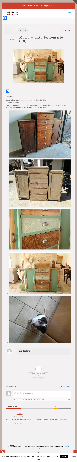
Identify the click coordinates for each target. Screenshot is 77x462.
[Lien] (37, 399)
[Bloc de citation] (31, 399)
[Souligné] (20, 399)
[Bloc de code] (34, 399)
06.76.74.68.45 (29, 5)
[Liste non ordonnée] (28, 399)
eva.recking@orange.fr (47, 5)
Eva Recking (24, 351)
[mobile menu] (69, 13)
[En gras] (14, 399)
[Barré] (23, 399)
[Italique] (17, 399)
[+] (43, 399)
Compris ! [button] (64, 457)
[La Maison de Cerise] (13, 13)
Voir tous (67, 30)
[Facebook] (4, 18)
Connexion (66, 386)
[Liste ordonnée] (26, 399)
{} (40, 399)
